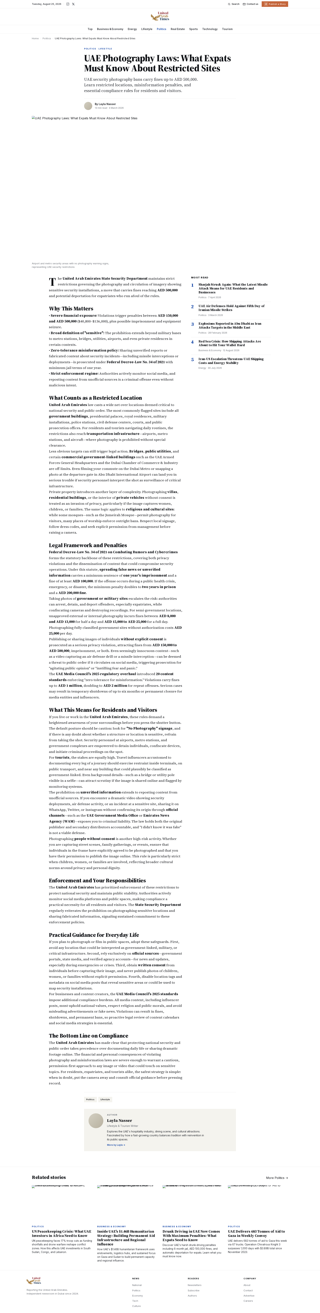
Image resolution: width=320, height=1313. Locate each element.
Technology (210, 29)
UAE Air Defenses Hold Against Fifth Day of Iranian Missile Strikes (231, 308)
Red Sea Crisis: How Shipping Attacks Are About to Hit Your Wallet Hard (230, 343)
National (137, 1285)
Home (35, 38)
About (247, 1285)
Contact (248, 1290)
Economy (137, 1295)
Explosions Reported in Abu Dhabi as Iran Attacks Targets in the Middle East (230, 325)
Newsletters (194, 1285)
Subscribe (193, 1290)
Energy (132, 29)
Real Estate (178, 29)
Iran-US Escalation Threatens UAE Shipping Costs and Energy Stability (231, 361)
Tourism (227, 29)
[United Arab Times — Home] (160, 16)
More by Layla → (116, 1145)
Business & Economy (110, 29)
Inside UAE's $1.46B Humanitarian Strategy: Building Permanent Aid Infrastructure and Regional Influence (126, 1238)
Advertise (249, 1295)
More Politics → (277, 1178)
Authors (192, 1295)
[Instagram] (67, 4)
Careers (248, 1300)
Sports (193, 29)
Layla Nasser (107, 104)
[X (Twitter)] (73, 4)
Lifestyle (146, 29)
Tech (135, 1300)
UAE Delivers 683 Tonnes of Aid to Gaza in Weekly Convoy (256, 1233)
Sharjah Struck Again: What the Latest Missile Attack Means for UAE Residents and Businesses (233, 288)
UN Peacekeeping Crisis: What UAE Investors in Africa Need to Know (61, 1233)
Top (90, 29)
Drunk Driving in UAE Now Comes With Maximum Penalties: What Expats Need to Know (191, 1235)
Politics (161, 29)
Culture (136, 1305)
